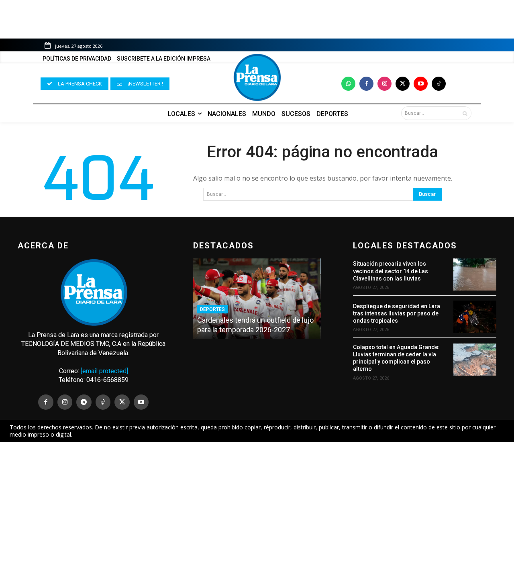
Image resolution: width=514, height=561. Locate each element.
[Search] (465, 113)
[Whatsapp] (348, 84)
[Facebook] (366, 84)
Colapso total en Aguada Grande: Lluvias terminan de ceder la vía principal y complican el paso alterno (396, 358)
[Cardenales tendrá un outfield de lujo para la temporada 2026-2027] (256, 298)
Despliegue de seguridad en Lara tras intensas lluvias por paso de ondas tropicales (396, 313)
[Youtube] (421, 84)
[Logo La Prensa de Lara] (257, 77)
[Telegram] (84, 402)
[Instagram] (384, 84)
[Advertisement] (257, 501)
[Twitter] (403, 84)
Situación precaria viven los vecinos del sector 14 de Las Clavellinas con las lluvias (390, 270)
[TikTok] (103, 402)
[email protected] (104, 371)
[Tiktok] (439, 84)
